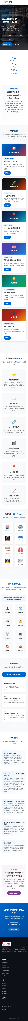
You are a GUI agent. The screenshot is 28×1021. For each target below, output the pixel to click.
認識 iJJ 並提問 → (14, 893)
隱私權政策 (4, 993)
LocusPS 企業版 (5, 970)
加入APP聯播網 (5, 973)
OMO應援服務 (5, 962)
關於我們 (4, 988)
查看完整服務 (14, 346)
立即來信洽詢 (14, 924)
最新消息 (4, 985)
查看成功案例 (14, 929)
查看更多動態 (14, 726)
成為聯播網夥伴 (14, 572)
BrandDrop (4, 975)
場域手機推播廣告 (6, 967)
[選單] (25, 3)
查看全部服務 (6, 44)
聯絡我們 (4, 991)
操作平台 (4, 1009)
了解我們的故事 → (14, 116)
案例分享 (4, 983)
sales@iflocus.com (14, 847)
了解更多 (7, 173)
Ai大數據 (4, 965)
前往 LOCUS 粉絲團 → (15, 674)
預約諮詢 (17, 44)
